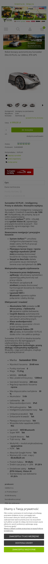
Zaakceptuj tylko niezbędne (24, 536)
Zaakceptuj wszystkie (24, 549)
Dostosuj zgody (24, 543)
